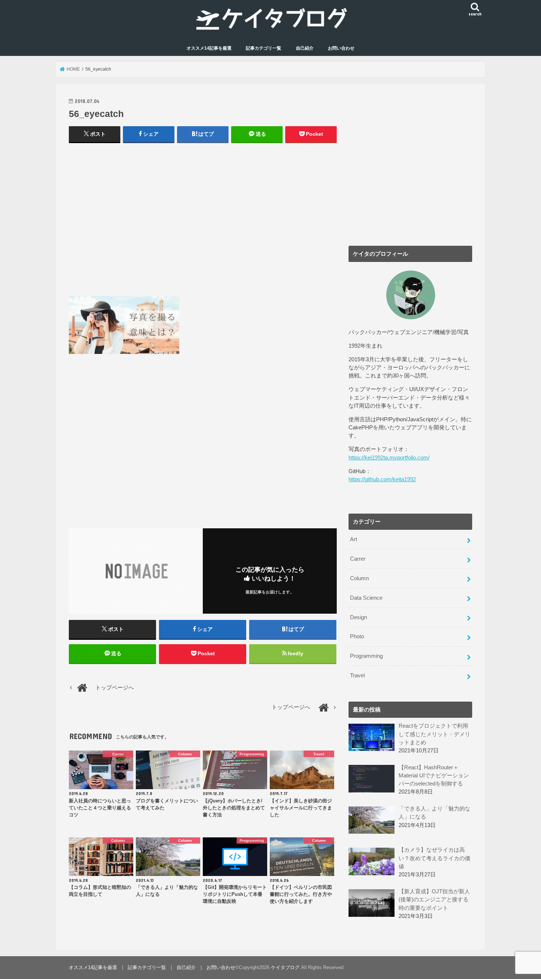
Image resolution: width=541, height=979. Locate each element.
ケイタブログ (285, 967)
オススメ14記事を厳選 (209, 48)
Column (359, 578)
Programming (366, 656)
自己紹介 (305, 48)
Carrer (357, 559)
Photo (357, 636)
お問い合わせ (341, 48)
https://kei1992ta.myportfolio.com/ (389, 458)
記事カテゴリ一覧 (263, 48)
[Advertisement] (203, 222)
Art (353, 539)
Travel (357, 675)
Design (358, 617)
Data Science (366, 598)
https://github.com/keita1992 (382, 479)
